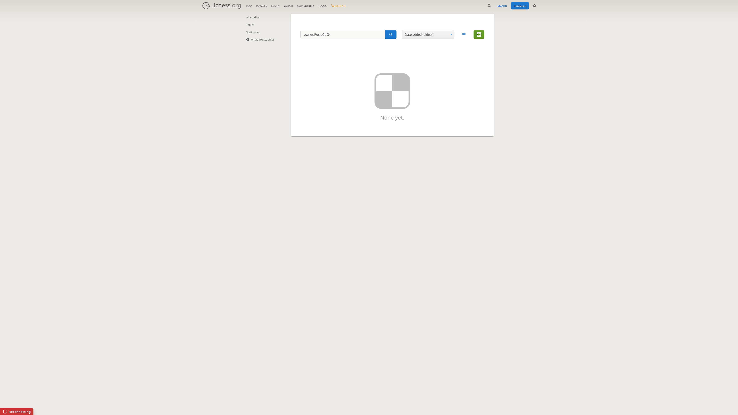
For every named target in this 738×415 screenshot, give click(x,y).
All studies (253, 17)
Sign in (502, 5)
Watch (288, 5)
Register (520, 5)
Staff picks (252, 32)
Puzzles (261, 5)
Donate (340, 6)
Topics (250, 25)
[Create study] (479, 34)
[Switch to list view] (464, 34)
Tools (322, 5)
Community (305, 5)
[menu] (428, 34)
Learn (275, 5)
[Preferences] (534, 6)
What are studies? (262, 39)
